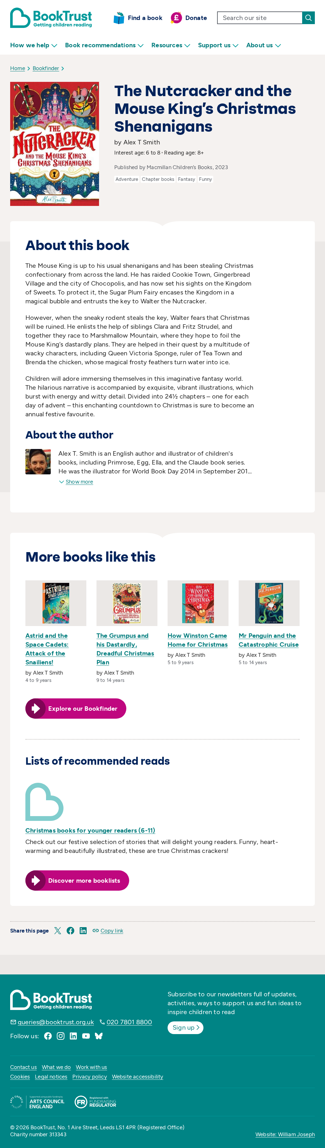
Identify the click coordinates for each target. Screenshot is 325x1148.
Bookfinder (46, 68)
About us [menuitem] (259, 45)
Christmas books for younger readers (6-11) (90, 830)
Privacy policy (89, 1076)
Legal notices (51, 1076)
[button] (58, 930)
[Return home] (51, 18)
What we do (56, 1067)
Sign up (184, 1027)
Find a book (145, 18)
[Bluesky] (99, 1036)
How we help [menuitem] (29, 45)
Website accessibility (137, 1076)
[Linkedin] (73, 1036)
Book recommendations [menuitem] (100, 45)
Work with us (91, 1067)
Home (17, 68)
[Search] (308, 17)
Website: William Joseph (285, 1134)
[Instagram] (60, 1036)
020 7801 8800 (129, 1022)
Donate (196, 18)
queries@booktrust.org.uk (56, 1022)
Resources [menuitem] (166, 45)
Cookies (20, 1076)
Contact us (23, 1067)
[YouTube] (86, 1036)
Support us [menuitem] (214, 45)
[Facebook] (48, 1036)
